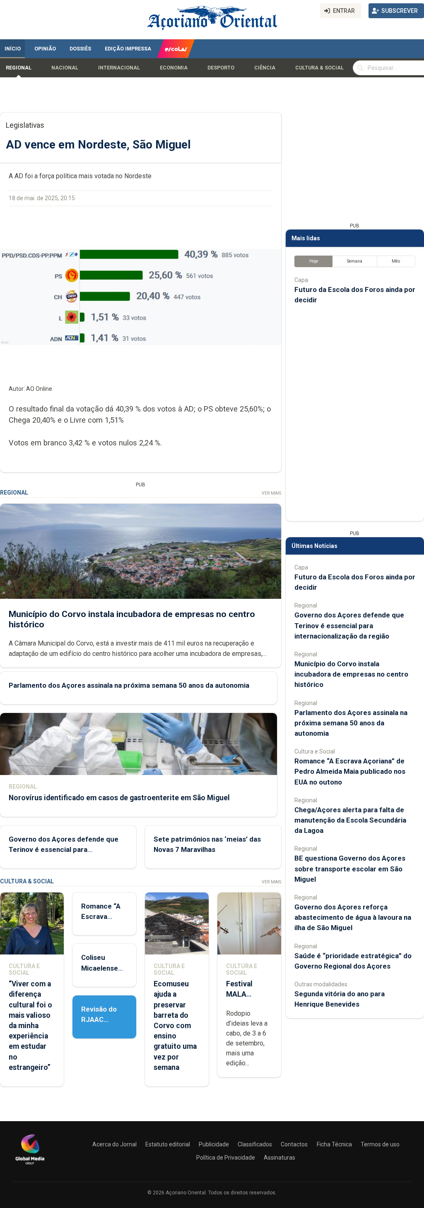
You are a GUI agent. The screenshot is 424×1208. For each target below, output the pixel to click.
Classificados (255, 1144)
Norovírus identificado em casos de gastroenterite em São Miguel (119, 798)
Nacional (64, 68)
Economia (174, 68)
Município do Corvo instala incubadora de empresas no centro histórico (351, 674)
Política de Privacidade (225, 1157)
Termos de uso (380, 1144)
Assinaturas (279, 1157)
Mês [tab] (396, 261)
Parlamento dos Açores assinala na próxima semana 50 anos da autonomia (129, 685)
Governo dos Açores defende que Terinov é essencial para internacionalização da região (63, 849)
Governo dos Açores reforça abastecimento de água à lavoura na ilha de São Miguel (352, 917)
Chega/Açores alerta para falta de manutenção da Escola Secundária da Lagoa (350, 820)
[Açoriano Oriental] (29, 1165)
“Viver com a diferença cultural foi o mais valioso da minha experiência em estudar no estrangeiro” (30, 1026)
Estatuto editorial (167, 1144)
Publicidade (214, 1144)
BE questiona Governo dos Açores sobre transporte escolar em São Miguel (349, 868)
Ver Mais (271, 493)
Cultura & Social (319, 68)
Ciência (264, 68)
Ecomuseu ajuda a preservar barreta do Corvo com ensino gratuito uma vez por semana (175, 1026)
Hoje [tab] (313, 261)
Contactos (294, 1144)
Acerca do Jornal (114, 1144)
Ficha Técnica (334, 1144)
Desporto (220, 68)
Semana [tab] (354, 261)
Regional (18, 68)
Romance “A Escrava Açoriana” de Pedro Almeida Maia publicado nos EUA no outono (349, 771)
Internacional (119, 68)
